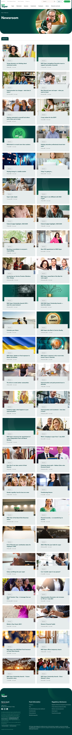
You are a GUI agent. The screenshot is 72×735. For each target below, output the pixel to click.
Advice (47, 6)
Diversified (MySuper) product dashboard (37, 708)
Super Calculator (21, 1)
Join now (67, 1)
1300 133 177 (3, 705)
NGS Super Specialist (5, 725)
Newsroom (5, 38)
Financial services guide (56, 713)
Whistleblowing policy (33, 715)
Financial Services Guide (12, 717)
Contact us (27, 1)
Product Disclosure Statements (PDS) (59, 706)
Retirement (19, 6)
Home (2, 12)
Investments (33, 6)
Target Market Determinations (13, 718)
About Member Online (11, 1)
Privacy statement (32, 713)
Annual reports (54, 711)
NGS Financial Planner (13, 725)
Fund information (32, 711)
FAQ (30, 706)
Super (12, 6)
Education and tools (55, 6)
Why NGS (3, 1)
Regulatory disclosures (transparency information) (61, 704)
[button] (54, 1)
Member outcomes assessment (58, 708)
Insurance (26, 6)
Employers (40, 6)
